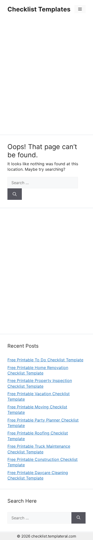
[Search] (14, 194)
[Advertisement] (46, 77)
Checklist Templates (38, 9)
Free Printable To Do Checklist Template (45, 359)
